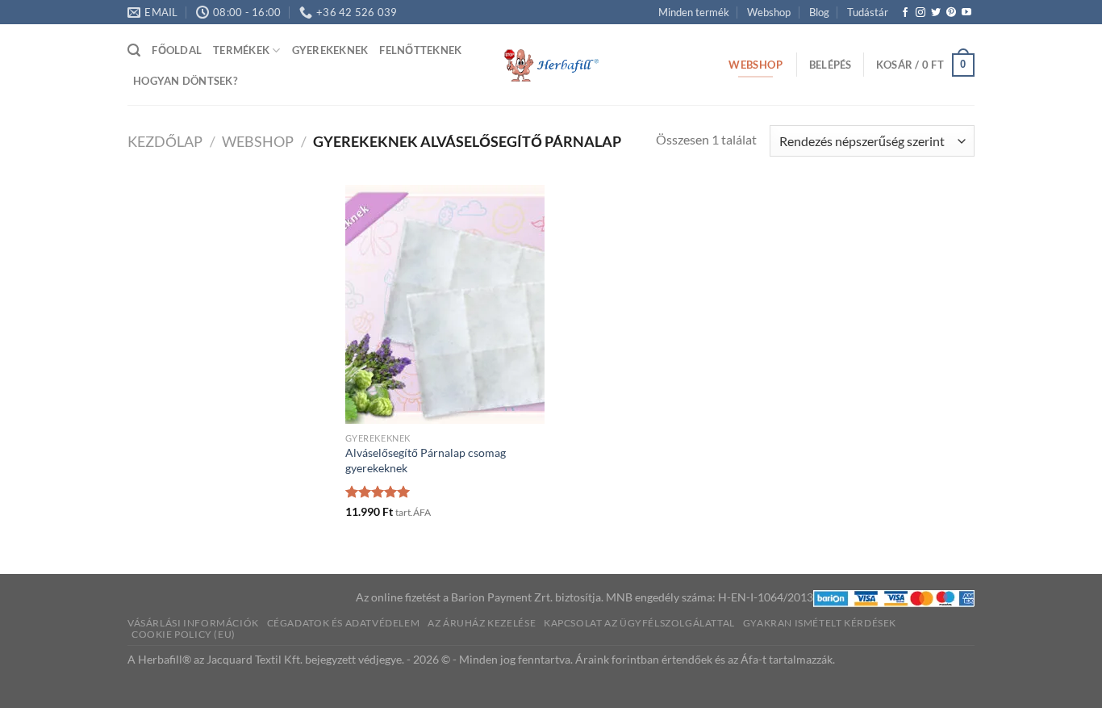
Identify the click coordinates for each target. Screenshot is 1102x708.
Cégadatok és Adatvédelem (343, 623)
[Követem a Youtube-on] (966, 13)
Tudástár (867, 12)
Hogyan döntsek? (185, 80)
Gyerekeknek (330, 50)
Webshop (769, 12)
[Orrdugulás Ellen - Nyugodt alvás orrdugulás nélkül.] (551, 65)
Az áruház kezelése (482, 623)
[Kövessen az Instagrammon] (920, 13)
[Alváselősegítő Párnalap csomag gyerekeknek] (445, 304)
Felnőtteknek (420, 50)
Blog (819, 12)
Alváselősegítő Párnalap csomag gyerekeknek (425, 460)
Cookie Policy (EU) (183, 634)
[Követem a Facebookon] (905, 13)
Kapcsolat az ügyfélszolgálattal (639, 623)
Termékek (241, 50)
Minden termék (693, 12)
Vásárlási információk (193, 623)
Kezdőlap (164, 141)
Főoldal (177, 50)
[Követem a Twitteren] (936, 13)
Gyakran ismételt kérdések (819, 623)
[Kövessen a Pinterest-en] (951, 13)
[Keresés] (133, 50)
